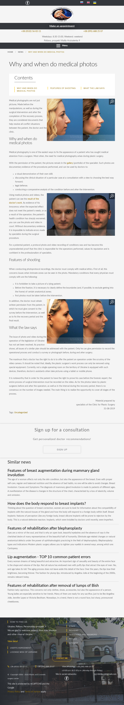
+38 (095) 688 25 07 (93, 31)
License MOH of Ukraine (24, 652)
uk (96, 3)
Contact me (62, 658)
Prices (73, 638)
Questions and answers (83, 634)
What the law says (94, 88)
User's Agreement (20, 647)
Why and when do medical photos (27, 89)
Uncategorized (21, 413)
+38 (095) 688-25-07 (45, 666)
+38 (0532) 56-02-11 (31, 31)
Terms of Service (32, 692)
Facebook (27, 3)
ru (83, 3)
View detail (13, 641)
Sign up (62, 449)
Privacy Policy (14, 692)
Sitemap (73, 643)
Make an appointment (62, 26)
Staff (72, 626)
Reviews (73, 630)
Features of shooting (63, 88)
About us (74, 621)
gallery (70, 163)
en (89, 3)
